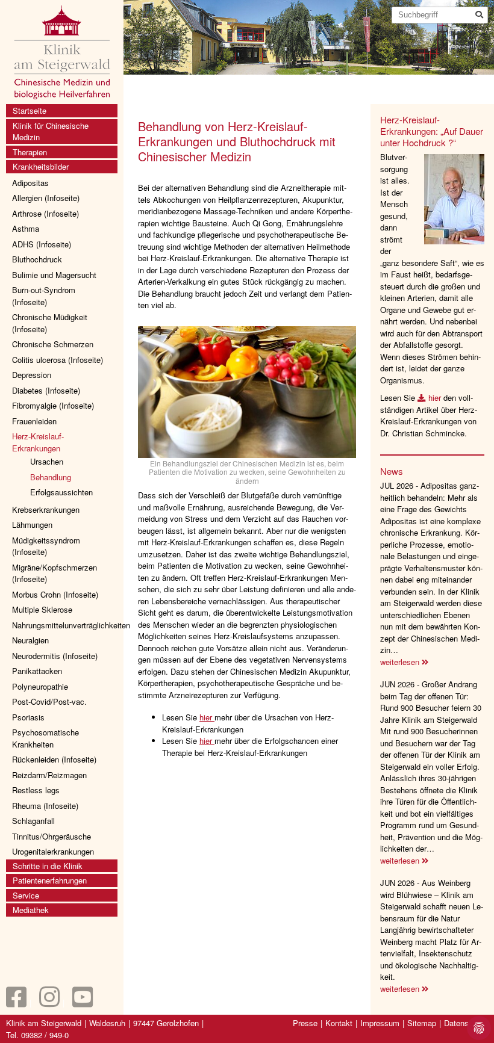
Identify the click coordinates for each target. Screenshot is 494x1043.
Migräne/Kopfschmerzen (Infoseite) (54, 573)
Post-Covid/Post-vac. (49, 701)
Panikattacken (37, 670)
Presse (305, 1023)
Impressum (379, 1023)
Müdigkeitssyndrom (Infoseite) (46, 546)
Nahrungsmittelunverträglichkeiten (64, 625)
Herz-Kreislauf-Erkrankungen (38, 442)
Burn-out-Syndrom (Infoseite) (43, 296)
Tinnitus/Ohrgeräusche (51, 836)
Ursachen (46, 461)
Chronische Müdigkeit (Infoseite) (49, 323)
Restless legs (36, 790)
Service (26, 895)
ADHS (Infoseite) (41, 244)
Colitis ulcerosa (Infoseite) (57, 359)
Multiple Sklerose (42, 609)
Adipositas (30, 182)
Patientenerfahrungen (50, 880)
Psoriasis (28, 717)
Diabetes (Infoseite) (46, 390)
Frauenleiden (34, 421)
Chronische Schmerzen (52, 344)
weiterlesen (401, 661)
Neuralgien (30, 640)
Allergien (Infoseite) (46, 197)
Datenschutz (466, 1023)
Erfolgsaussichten (61, 492)
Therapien (30, 152)
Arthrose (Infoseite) (45, 213)
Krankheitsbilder (41, 166)
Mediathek (31, 909)
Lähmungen (32, 524)
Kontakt (338, 1023)
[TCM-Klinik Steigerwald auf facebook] (16, 1002)
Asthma (25, 228)
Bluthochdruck (37, 259)
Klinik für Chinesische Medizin (51, 131)
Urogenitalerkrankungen (53, 851)
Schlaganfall (33, 820)
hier (206, 717)
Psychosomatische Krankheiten (45, 738)
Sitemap (421, 1023)
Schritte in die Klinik (48, 865)
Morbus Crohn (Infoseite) (55, 594)
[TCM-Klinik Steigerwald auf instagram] (49, 1002)
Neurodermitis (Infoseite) (55, 655)
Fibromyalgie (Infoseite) (53, 405)
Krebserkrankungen (46, 509)
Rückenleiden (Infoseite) (54, 759)
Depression (31, 374)
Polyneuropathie (40, 686)
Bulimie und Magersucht (54, 274)
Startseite (29, 110)
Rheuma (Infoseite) (45, 805)
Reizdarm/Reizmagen (49, 775)
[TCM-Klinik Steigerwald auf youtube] (82, 1002)
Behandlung (50, 477)
